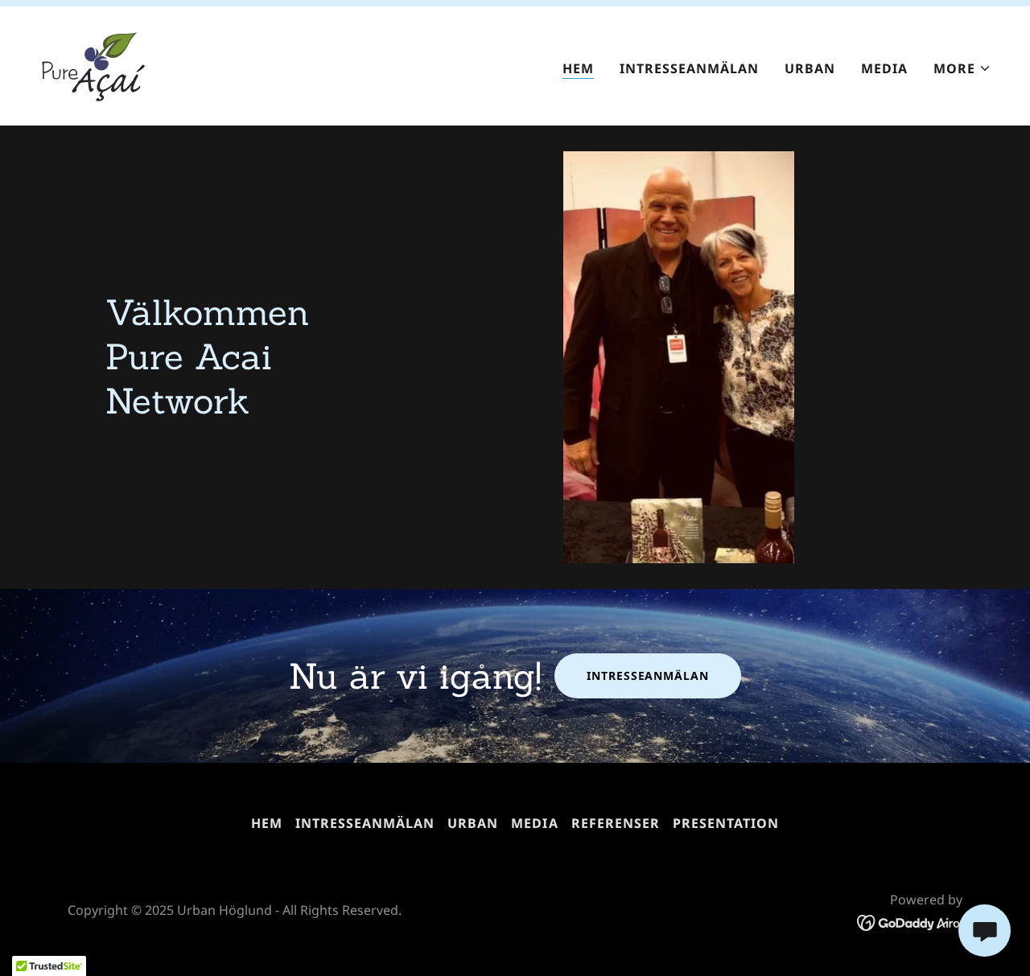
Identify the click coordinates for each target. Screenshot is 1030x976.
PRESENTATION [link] (726, 823)
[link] (93, 64)
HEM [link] (578, 68)
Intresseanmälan (647, 675)
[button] (962, 68)
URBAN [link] (810, 68)
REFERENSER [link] (615, 823)
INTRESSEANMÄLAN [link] (689, 68)
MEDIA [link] (884, 68)
